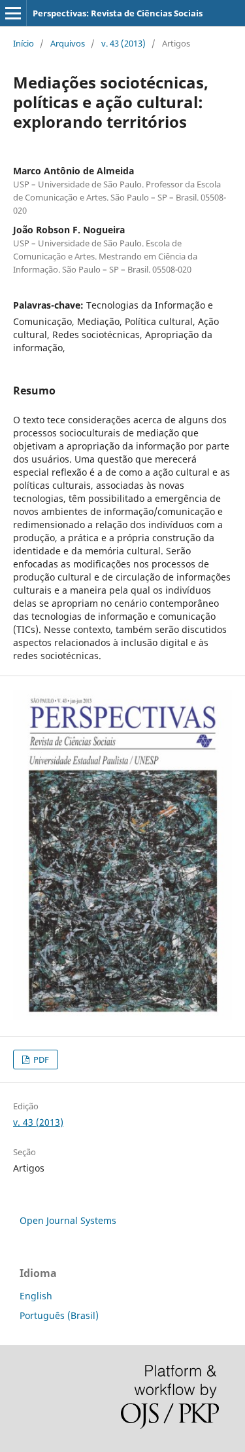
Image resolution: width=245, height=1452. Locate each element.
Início (23, 43)
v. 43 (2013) (123, 43)
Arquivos (67, 43)
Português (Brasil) (59, 1315)
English (36, 1296)
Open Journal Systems (68, 1220)
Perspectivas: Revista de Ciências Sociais (118, 13)
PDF (40, 1059)
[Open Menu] (13, 13)
